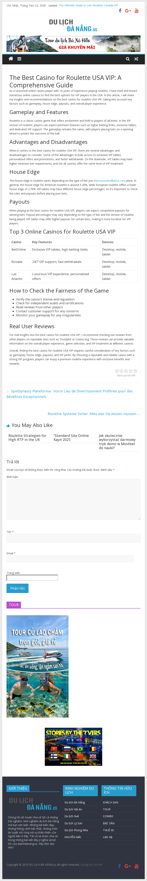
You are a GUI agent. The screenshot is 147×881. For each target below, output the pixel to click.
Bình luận (12, 477)
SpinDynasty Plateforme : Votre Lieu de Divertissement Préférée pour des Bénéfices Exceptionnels (70, 394)
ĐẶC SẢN (108, 823)
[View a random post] (136, 59)
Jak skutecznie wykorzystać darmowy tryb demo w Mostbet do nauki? (117, 441)
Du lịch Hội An (73, 809)
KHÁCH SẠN (110, 802)
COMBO (108, 816)
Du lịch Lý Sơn (73, 823)
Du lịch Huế (72, 816)
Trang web (13, 573)
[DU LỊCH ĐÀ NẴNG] (11, 59)
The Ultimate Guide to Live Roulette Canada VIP (88, 5)
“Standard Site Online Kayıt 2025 (71, 437)
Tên (10, 532)
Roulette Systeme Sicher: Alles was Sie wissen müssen (94, 413)
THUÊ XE (108, 830)
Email (11, 553)
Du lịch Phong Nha (76, 830)
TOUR (106, 809)
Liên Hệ (107, 837)
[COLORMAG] (33, 796)
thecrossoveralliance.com (109, 180)
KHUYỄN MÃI (73, 837)
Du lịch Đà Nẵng (75, 802)
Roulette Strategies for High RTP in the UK (27, 437)
